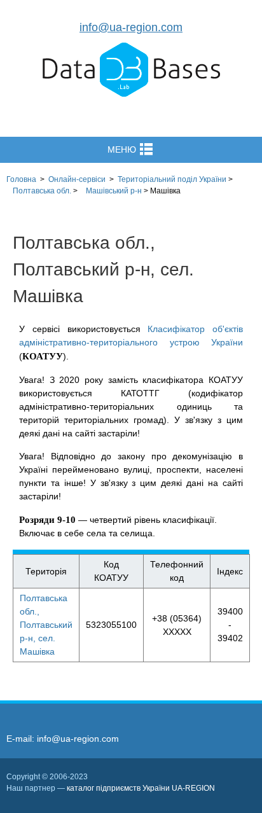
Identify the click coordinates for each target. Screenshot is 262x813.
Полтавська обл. (42, 190)
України (172, 179)
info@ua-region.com (131, 27)
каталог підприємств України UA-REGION (141, 788)
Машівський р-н (114, 190)
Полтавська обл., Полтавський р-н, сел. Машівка (46, 625)
